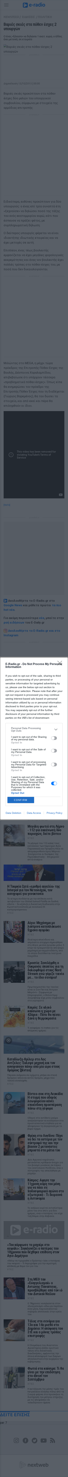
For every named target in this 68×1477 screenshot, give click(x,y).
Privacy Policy (54, 812)
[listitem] (34, 729)
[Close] (60, 664)
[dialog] (34, 738)
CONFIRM (20, 800)
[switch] (54, 738)
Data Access (34, 812)
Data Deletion (13, 812)
